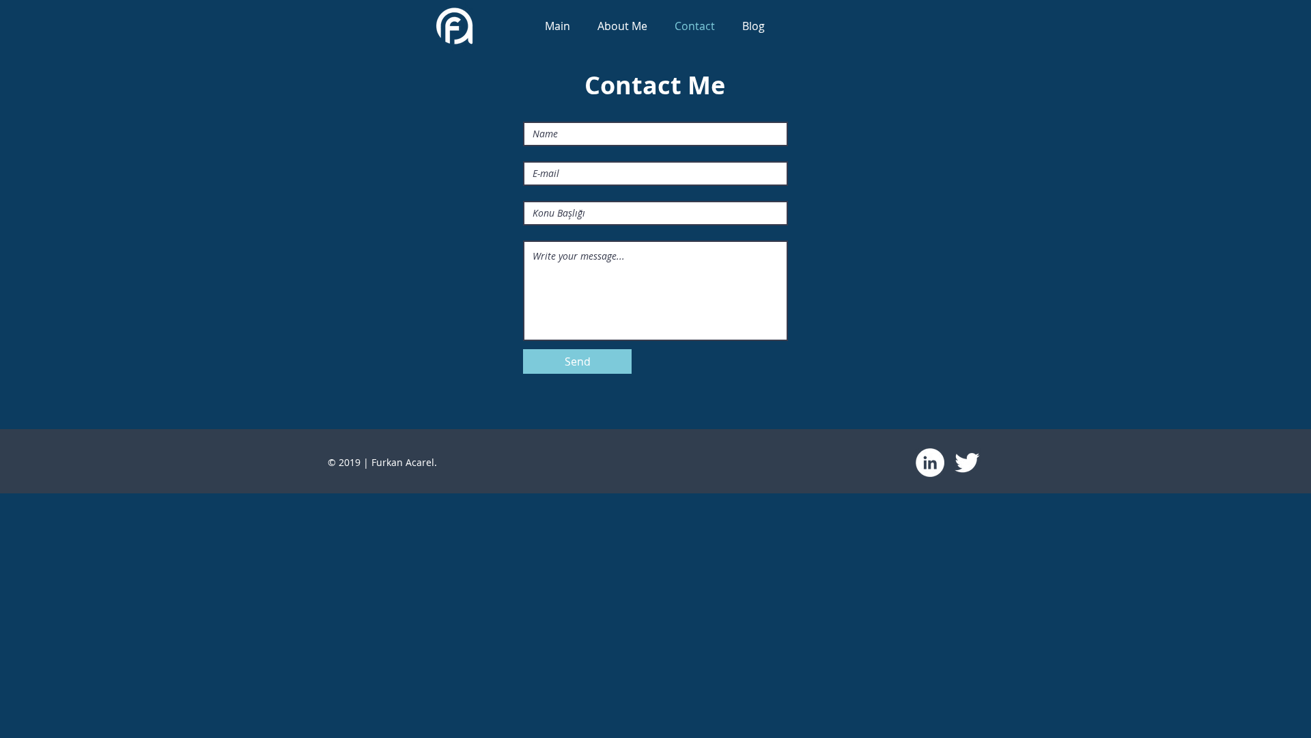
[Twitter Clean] (967, 462)
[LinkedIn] (930, 462)
